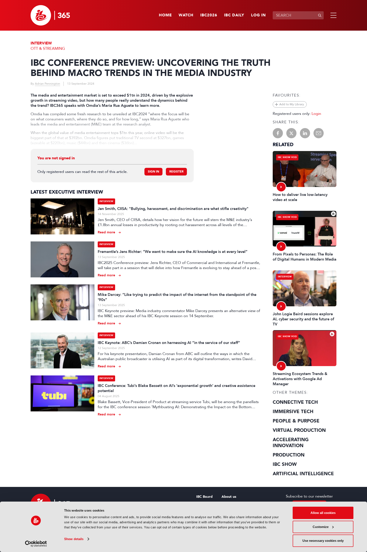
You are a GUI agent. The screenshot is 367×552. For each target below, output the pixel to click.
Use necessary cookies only (323, 540)
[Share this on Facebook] (278, 133)
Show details (73, 539)
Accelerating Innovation (291, 442)
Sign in (153, 172)
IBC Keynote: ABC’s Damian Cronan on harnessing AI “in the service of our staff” (169, 342)
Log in (258, 15)
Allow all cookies (323, 513)
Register (176, 172)
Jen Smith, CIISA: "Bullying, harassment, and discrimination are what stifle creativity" (173, 208)
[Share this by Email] (318, 133)
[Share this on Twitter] (291, 133)
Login (316, 113)
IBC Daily (234, 15)
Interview (41, 43)
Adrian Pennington (47, 84)
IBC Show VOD (287, 157)
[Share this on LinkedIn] (305, 133)
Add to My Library (291, 104)
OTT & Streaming (48, 48)
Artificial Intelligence (303, 474)
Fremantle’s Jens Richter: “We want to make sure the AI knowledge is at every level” (172, 251)
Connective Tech (295, 402)
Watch (186, 15)
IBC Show (285, 464)
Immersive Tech (293, 411)
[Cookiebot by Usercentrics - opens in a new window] (36, 544)
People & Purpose (296, 421)
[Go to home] (50, 15)
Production (289, 455)
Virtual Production (299, 430)
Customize (321, 527)
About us (229, 496)
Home (165, 15)
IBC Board (204, 496)
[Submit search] (320, 15)
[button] (332, 15)
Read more (106, 232)
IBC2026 (208, 15)
